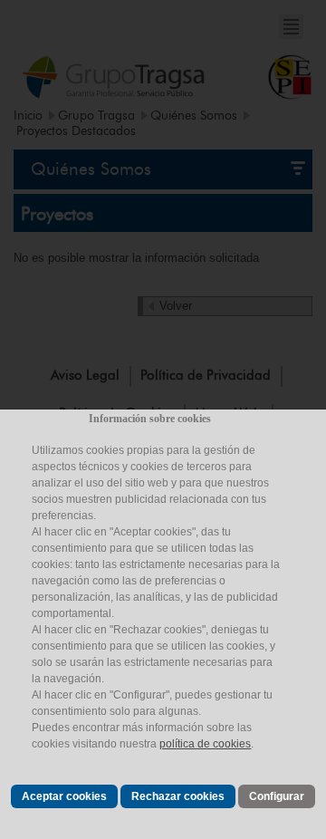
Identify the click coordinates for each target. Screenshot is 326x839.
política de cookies (205, 744)
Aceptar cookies (64, 796)
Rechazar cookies (178, 796)
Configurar (276, 796)
